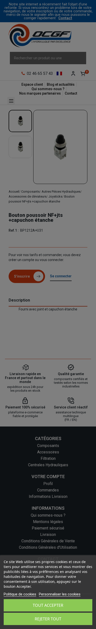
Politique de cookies (20, 594)
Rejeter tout (48, 619)
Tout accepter (48, 605)
